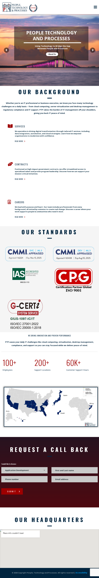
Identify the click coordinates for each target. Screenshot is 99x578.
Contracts (21, 164)
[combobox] (24, 470)
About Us (52, 54)
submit (11, 491)
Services (20, 126)
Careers (19, 202)
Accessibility (81, 572)
